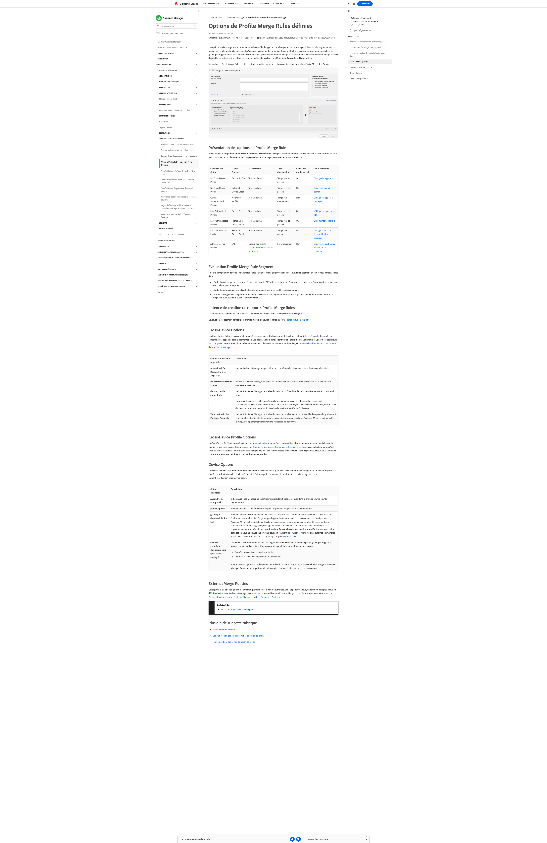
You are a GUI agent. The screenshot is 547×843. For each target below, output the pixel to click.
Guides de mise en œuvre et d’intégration (174, 258)
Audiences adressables (168, 70)
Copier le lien (367, 31)
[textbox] (176, 26)
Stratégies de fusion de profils (171, 139)
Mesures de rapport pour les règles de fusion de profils (178, 198)
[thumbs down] (298, 839)
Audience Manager (235, 17)
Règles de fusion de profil (297, 319)
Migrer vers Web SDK (166, 53)
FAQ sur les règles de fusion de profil (237, 609)
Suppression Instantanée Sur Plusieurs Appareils (175, 215)
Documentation (216, 17)
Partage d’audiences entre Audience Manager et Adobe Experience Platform (244, 597)
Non (362, 24)
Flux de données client (168, 99)
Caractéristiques (166, 229)
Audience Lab (164, 88)
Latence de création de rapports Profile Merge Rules (368, 54)
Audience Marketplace (168, 93)
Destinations (164, 133)
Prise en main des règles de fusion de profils (178, 150)
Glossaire (161, 292)
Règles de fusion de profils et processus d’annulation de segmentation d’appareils (177, 207)
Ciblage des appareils (323, 178)
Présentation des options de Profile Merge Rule (368, 41)
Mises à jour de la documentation (171, 286)
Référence (162, 264)
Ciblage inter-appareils (324, 220)
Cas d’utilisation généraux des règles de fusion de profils (238, 635)
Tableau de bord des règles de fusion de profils (234, 641)
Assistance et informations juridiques (173, 275)
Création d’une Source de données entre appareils (276, 446)
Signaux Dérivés (165, 127)
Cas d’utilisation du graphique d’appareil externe (177, 189)
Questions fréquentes (167, 269)
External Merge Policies (359, 78)
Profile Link (290, 536)
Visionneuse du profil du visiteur (171, 234)
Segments (163, 223)
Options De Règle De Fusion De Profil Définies (176, 163)
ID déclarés (163, 121)
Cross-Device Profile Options (361, 67)
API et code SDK (164, 247)
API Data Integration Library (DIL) (171, 252)
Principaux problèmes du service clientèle (175, 281)
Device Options (356, 73)
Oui (355, 24)
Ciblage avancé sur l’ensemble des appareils (322, 234)
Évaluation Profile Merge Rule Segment (365, 47)
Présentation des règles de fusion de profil (177, 144)
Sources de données (167, 116)
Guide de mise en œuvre (224, 629)
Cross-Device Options (359, 61)
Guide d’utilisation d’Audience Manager (267, 17)
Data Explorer (165, 105)
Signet (355, 31)
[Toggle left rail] (197, 11)
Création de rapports (166, 241)
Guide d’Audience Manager (169, 42)
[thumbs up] (292, 839)
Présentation (163, 59)
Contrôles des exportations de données (174, 110)
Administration (165, 76)
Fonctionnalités (164, 65)
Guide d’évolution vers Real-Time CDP (172, 47)
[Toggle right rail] (349, 11)
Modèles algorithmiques (169, 82)
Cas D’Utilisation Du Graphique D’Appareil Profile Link (177, 181)
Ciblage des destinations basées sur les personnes (325, 247)
